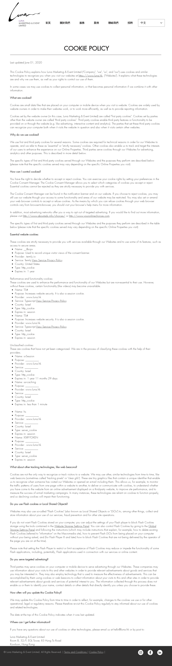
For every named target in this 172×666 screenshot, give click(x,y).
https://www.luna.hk (90, 75)
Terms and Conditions (76, 652)
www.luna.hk (33, 297)
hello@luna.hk (121, 629)
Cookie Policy (96, 652)
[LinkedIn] (159, 652)
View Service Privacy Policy (47, 260)
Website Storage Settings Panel (71, 526)
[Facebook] (150, 652)
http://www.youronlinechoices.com (89, 216)
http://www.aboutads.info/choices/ (44, 216)
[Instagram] (140, 652)
